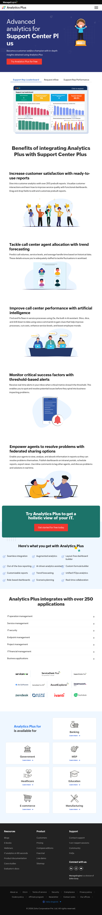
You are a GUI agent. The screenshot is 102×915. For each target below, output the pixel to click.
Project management (17, 644)
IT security (12, 630)
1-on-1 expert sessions (79, 843)
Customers (42, 838)
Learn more (73, 736)
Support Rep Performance (76, 79)
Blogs (6, 838)
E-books (8, 843)
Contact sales (69, 897)
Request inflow (51, 79)
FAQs (71, 853)
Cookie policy (18, 897)
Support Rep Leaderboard (26, 79)
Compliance (69, 892)
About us (14, 892)
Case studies (10, 863)
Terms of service (39, 892)
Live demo (41, 858)
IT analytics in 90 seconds (16, 853)
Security (55, 892)
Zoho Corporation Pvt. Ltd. (45, 908)
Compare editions (45, 848)
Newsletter (53, 897)
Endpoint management (18, 637)
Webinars (8, 848)
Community (74, 848)
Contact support (77, 838)
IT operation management (19, 616)
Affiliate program (36, 897)
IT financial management (19, 651)
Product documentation (15, 858)
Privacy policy (86, 892)
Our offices (85, 897)
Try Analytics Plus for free (24, 61)
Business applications (17, 658)
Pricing (40, 843)
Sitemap (40, 863)
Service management (17, 623)
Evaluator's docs (11, 868)
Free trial (41, 853)
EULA (25, 892)
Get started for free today (51, 527)
